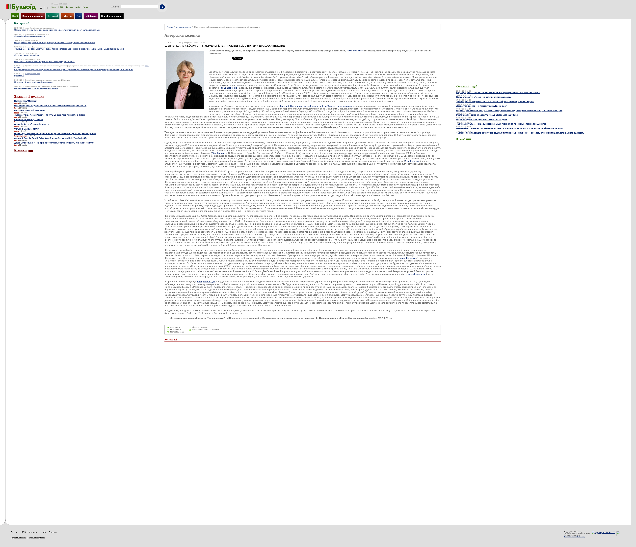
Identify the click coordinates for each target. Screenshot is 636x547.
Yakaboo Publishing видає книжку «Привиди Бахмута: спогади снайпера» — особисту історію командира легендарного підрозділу (520, 133)
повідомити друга (177, 331)
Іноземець (19, 76)
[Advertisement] (473, 29)
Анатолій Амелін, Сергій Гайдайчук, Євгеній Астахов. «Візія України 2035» (50, 138)
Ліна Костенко (219, 153)
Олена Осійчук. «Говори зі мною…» (31, 124)
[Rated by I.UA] (623, 535)
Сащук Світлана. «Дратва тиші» (29, 110)
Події (15, 16)
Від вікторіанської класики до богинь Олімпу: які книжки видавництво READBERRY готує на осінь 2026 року (509, 110)
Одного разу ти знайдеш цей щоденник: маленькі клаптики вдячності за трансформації (57, 30)
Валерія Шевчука (206, 281)
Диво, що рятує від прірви (26, 55)
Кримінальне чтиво (111, 16)
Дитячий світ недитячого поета (29, 36)
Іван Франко (328, 106)
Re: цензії (53, 16)
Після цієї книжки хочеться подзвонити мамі (36, 88)
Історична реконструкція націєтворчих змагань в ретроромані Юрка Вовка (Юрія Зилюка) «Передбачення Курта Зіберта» (73, 69)
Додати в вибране (18, 538)
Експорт (54, 7)
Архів (78, 7)
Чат (79, 16)
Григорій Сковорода (291, 106)
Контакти (69, 7)
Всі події (460, 139)
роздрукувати (175, 329)
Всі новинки (20, 150)
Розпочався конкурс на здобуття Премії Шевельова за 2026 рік (487, 115)
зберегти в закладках (200, 327)
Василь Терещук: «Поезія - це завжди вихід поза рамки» (483, 97)
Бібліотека (91, 16)
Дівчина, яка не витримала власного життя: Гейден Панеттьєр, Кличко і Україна (495, 101)
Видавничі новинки (32, 16)
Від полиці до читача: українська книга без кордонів (481, 119)
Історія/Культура (20, 136)
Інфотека (67, 16)
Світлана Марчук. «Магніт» (27, 129)
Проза (16, 103)
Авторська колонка (183, 27)
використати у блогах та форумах (205, 329)
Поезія (16, 112)
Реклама (85, 7)
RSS (61, 7)
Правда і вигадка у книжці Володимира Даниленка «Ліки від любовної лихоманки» (54, 42)
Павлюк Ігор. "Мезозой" (25, 101)
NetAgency (574, 537)
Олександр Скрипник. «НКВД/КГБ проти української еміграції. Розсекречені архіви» (55, 133)
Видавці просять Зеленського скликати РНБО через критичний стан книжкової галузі (498, 92)
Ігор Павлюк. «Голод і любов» (28, 119)
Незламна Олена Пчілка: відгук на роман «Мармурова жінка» (44, 61)
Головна (170, 27)
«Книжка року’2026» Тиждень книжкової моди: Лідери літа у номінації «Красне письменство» (501, 124)
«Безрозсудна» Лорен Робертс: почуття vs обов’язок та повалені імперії (49, 115)
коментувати (175, 327)
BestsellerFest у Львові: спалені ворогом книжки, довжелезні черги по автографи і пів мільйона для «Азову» (509, 128)
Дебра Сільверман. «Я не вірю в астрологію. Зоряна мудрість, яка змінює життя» (54, 143)
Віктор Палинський (32, 74)
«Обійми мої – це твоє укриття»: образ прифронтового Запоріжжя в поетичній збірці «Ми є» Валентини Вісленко (69, 49)
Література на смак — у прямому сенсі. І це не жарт (481, 106)
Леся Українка (344, 106)
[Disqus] (302, 388)
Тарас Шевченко (354, 51)
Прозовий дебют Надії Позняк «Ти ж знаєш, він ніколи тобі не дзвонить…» (50, 106)
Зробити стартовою (37, 538)
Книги (16, 108)
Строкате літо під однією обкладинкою (33, 82)
